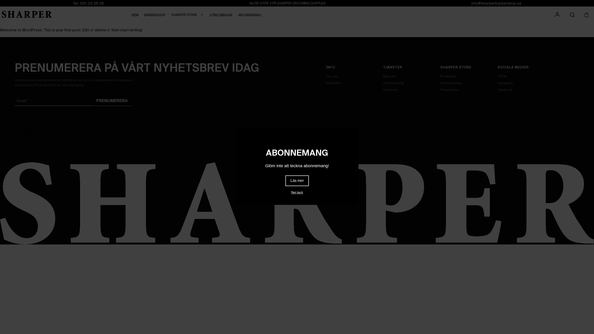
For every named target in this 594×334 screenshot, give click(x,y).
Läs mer (297, 181)
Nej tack (297, 192)
